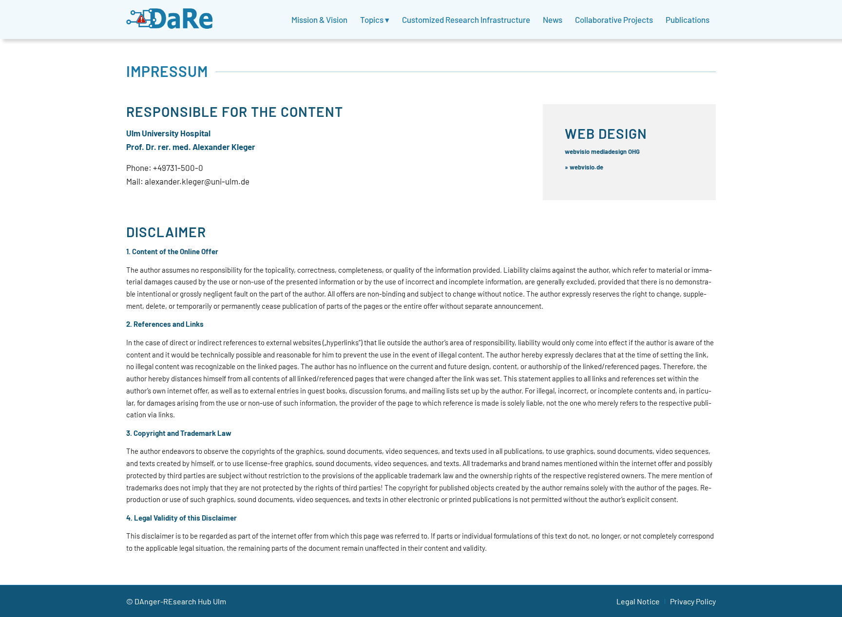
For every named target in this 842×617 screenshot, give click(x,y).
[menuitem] (319, 19)
